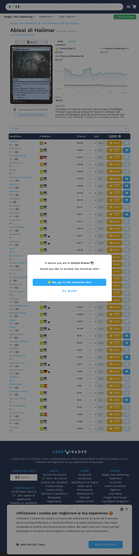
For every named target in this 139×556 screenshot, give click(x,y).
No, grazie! (69, 290)
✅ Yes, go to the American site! (69, 282)
